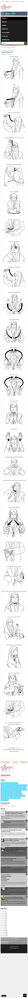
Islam (9, 54)
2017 (3, 920)
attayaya (16, 946)
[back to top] (25, 995)
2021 (3, 913)
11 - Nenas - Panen (6, 867)
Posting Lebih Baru (5, 762)
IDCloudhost (16, 938)
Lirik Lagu (3, 789)
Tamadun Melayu (6, 39)
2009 (3, 934)
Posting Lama (23, 762)
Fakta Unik (24, 785)
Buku (12, 785)
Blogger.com (16, 948)
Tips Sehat (22, 795)
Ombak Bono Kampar (16, 791)
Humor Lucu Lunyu (5, 787)
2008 (3, 935)
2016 (3, 922)
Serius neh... (4, 795)
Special (16, 795)
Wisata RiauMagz (6, 32)
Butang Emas (5, 36)
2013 (3, 927)
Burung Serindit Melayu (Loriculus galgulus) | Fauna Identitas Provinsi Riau (14, 899)
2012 (3, 928)
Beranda (5, 18)
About (2, 1)
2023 (3, 911)
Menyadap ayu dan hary (21, 789)
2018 (3, 918)
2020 (3, 915)
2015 (3, 923)
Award (2, 783)
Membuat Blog (10, 789)
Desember (6, 937)
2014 (3, 925)
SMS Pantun (11, 795)
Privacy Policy (15, 1)
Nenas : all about (5, 791)
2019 (3, 916)
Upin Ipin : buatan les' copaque (8, 797)
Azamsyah (4, 25)
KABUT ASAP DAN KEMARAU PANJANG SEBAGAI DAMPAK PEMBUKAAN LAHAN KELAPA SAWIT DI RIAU (15, 849)
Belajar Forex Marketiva (12, 783)
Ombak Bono (5, 29)
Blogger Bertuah (5, 785)
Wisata (18, 797)
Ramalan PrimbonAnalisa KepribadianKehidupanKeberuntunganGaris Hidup (6, 877)
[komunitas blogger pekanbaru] (8, 806)
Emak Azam (4, 21)
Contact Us (7, 1)
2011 (3, 930)
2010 (3, 932)
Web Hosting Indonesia (6, 938)
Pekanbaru (3, 793)
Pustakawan (19, 793)
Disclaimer (21, 1)
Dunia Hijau (17, 785)
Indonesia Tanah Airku (16, 787)
